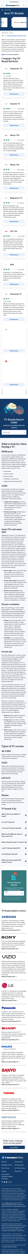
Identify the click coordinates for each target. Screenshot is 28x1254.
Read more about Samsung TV (11, 930)
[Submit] (22, 893)
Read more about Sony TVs (10, 948)
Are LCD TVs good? (8, 822)
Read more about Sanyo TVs (10, 1084)
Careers (4, 1171)
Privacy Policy (18, 1162)
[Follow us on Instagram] (4, 1182)
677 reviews (20, 140)
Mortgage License (7, 1165)
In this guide (6, 432)
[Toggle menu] (2, 5)
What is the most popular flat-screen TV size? (12, 861)
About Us (4, 1162)
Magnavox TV (16, 198)
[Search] (23, 5)
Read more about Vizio (8, 976)
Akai (12, 265)
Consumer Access (11, 1203)
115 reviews (21, 108)
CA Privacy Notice (19, 1168)
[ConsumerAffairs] (13, 5)
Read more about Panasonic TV (11, 1021)
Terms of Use (5, 1168)
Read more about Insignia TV (10, 1128)
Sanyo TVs (14, 135)
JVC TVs (13, 231)
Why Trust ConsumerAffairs (11, 54)
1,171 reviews (7, 76)
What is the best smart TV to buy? (13, 842)
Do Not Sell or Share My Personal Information (7, 1176)
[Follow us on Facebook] (2, 1182)
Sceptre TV (15, 104)
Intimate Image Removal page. (10, 1246)
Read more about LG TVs (9, 1000)
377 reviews (20, 202)
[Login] (26, 5)
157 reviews (21, 236)
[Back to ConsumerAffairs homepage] (2, 10)
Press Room (18, 1171)
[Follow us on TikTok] (6, 1182)
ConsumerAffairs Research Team (16, 35)
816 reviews (20, 334)
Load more (14, 392)
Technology (8, 10)
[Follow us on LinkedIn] (11, 1182)
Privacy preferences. (14, 1)
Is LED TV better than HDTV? (11, 848)
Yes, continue (14, 1147)
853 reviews (20, 366)
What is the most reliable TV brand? (11, 815)
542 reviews (20, 169)
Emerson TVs (16, 329)
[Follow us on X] (8, 1182)
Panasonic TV (16, 69)
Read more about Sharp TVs (10, 1039)
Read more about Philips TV (10, 1062)
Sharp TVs (14, 165)
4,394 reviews (7, 301)
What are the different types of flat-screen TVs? (12, 835)
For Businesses (18, 1165)
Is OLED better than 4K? (10, 854)
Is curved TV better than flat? (12, 828)
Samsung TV (15, 294)
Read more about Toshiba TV (10, 1110)
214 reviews (20, 269)
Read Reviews (14, 94)
